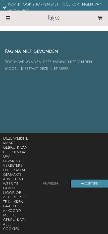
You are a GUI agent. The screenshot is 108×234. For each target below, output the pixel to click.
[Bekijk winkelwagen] (99, 18)
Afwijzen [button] (50, 183)
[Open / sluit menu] (8, 18)
